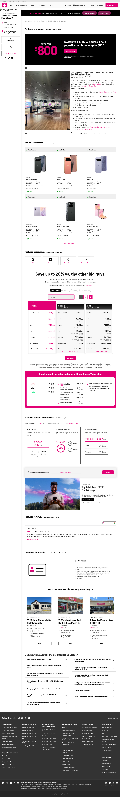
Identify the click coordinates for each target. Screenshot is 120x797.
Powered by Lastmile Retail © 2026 (60, 794)
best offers (97, 84)
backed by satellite (85, 129)
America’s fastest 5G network (100, 127)
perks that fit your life (88, 86)
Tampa (43, 21)
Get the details (70, 51)
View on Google (33, 540)
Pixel (114, 92)
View (39, 643)
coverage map (72, 423)
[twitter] (9, 58)
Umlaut (40, 423)
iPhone (100, 92)
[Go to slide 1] (35, 68)
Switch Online (104, 13)
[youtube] (12, 58)
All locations (28, 21)
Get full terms (67, 57)
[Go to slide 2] (55, 68)
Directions (10, 39)
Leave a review (107, 523)
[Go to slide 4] (97, 68)
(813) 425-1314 (34, 631)
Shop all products (70, 244)
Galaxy (106, 92)
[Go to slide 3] (76, 68)
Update (108, 472)
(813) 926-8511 (65, 632)
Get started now (88, 499)
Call (10, 47)
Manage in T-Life (90, 13)
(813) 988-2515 (96, 632)
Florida (36, 21)
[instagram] (15, 58)
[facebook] (5, 58)
